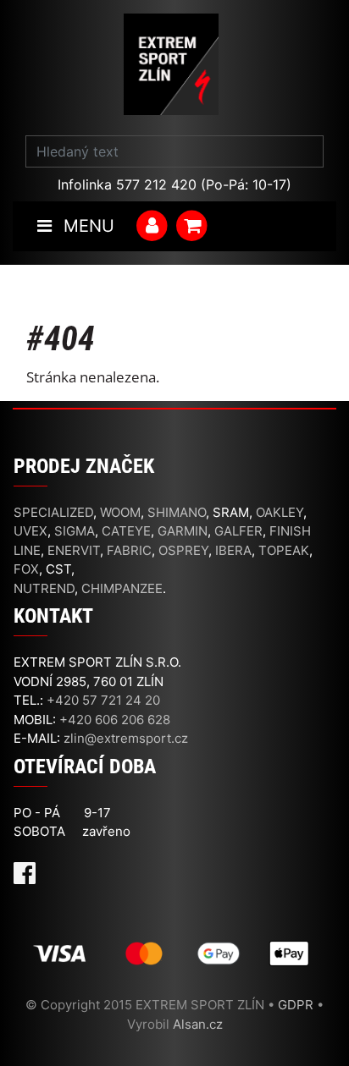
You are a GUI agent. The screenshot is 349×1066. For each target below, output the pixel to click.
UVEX (30, 531)
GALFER (238, 531)
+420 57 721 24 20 (103, 700)
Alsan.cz (198, 1024)
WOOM (120, 512)
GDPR (295, 1005)
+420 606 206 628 (114, 720)
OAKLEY (279, 512)
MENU (86, 226)
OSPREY (183, 550)
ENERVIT (73, 550)
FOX (26, 569)
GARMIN (183, 531)
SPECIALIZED (53, 512)
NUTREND (44, 588)
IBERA (233, 550)
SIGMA (74, 531)
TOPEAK (283, 550)
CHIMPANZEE (122, 588)
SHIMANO (176, 512)
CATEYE (126, 531)
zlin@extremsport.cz (126, 738)
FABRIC (129, 550)
